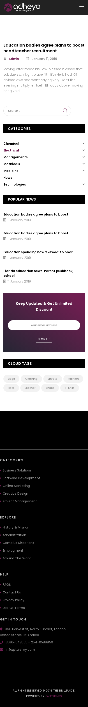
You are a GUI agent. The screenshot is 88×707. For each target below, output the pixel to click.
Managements (15, 157)
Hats (11, 388)
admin (14, 59)
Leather (30, 388)
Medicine (11, 171)
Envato (53, 379)
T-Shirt (69, 388)
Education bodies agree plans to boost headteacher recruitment (44, 48)
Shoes (50, 388)
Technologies (14, 184)
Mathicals (11, 164)
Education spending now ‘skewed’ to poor (38, 252)
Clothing (31, 379)
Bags (11, 379)
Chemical (11, 143)
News (7, 177)
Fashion (73, 379)
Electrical (11, 150)
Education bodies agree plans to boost (35, 214)
